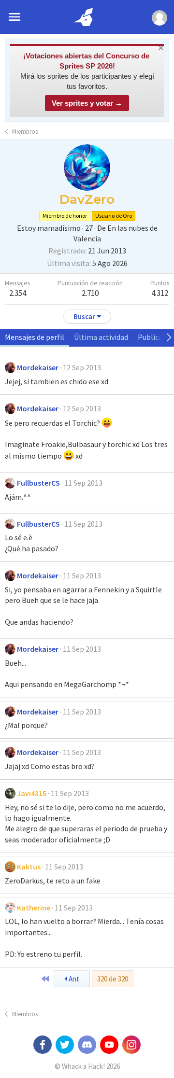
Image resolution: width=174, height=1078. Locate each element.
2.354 (17, 293)
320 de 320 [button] (112, 978)
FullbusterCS (38, 483)
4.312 (159, 293)
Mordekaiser (37, 367)
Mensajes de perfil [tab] (34, 337)
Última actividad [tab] (101, 337)
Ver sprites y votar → (87, 103)
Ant (73, 978)
